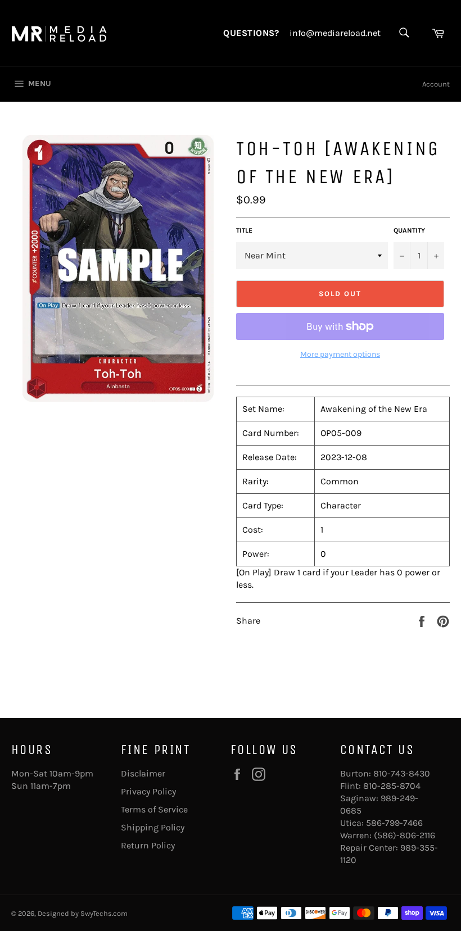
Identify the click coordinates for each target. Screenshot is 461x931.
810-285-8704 (392, 785)
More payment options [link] (340, 354)
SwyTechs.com (104, 913)
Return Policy (148, 845)
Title (244, 230)
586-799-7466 (394, 823)
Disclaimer (143, 773)
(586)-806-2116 (404, 835)
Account (436, 84)
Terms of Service (154, 809)
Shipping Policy (152, 827)
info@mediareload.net (335, 33)
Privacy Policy (148, 791)
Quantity (409, 230)
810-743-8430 (401, 773)
